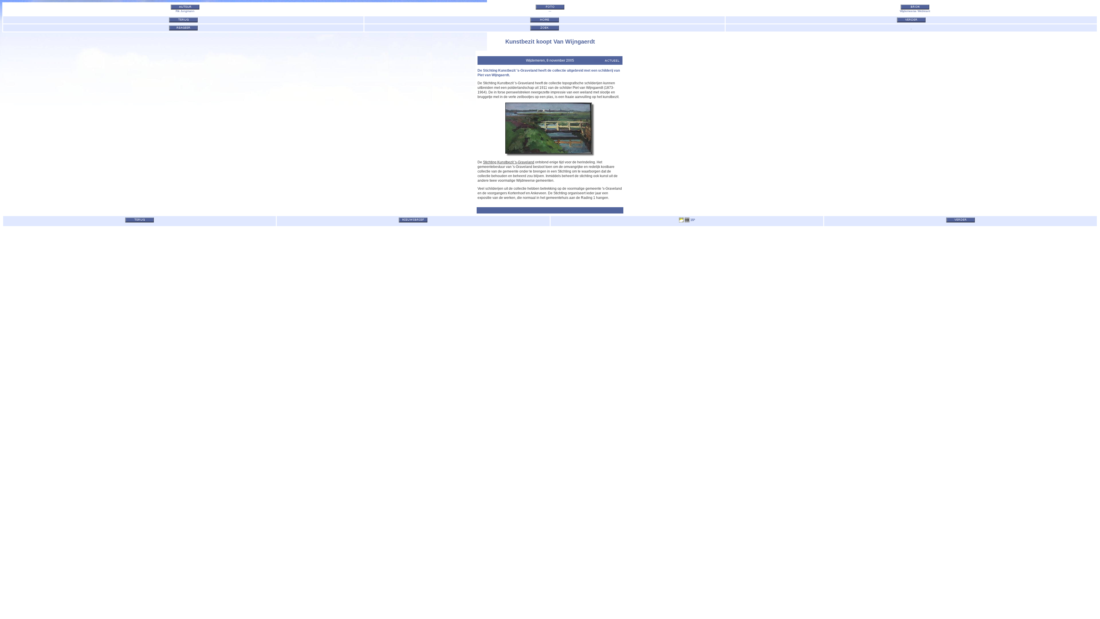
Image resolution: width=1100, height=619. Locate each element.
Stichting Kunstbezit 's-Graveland (508, 162)
